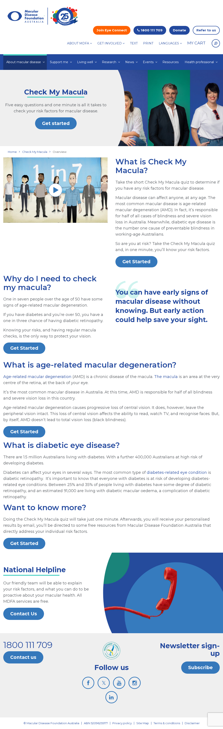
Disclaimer (192, 723)
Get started (56, 123)
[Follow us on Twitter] (104, 683)
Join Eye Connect (112, 30)
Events (148, 62)
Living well (85, 62)
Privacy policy (122, 723)
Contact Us (23, 613)
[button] (216, 43)
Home (12, 152)
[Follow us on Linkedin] (111, 697)
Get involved (109, 43)
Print (148, 43)
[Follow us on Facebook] (88, 683)
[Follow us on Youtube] (119, 683)
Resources (170, 62)
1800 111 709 (151, 30)
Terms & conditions (167, 723)
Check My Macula (34, 152)
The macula (166, 376)
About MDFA (78, 43)
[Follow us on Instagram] (134, 683)
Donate (179, 30)
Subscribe (200, 667)
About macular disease (23, 62)
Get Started (136, 261)
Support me (59, 62)
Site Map (142, 723)
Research (109, 62)
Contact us (23, 657)
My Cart (196, 43)
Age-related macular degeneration (37, 376)
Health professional (199, 62)
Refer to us (206, 30)
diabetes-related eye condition (177, 472)
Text (134, 43)
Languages (169, 43)
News (129, 62)
